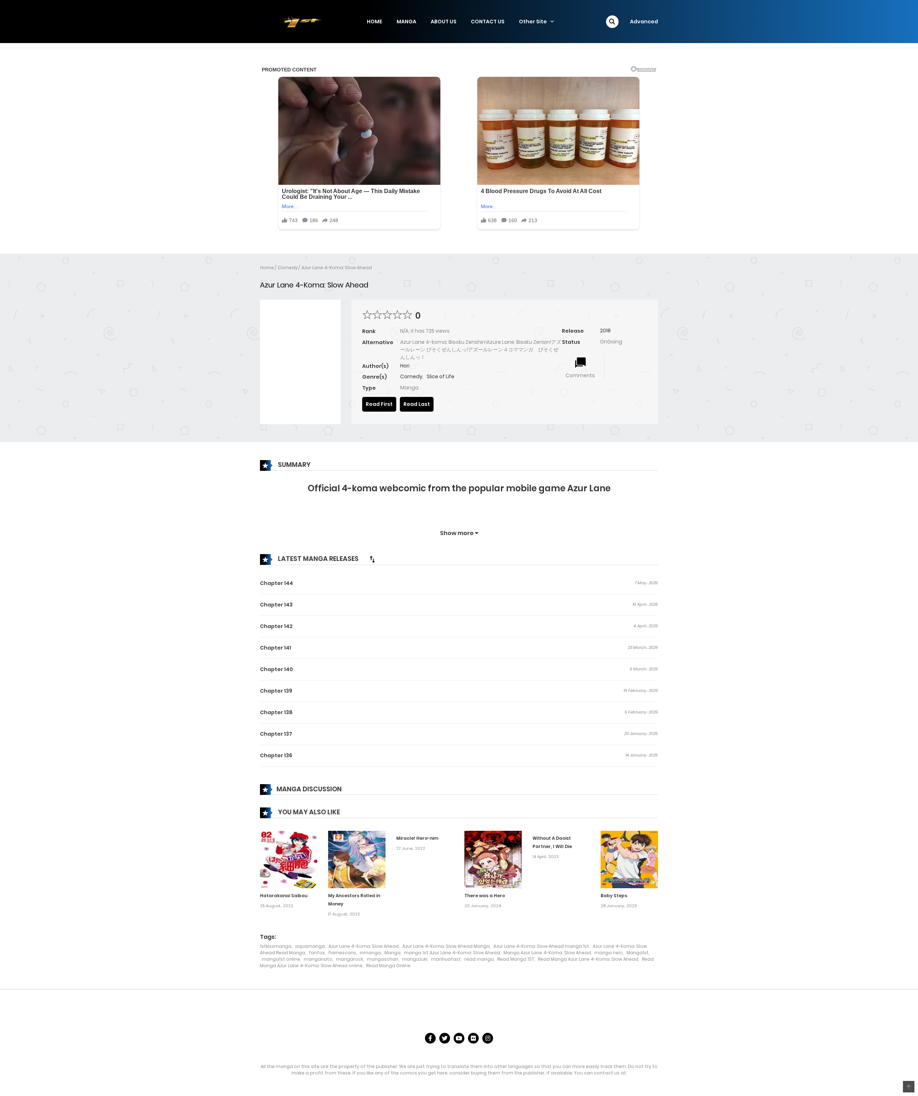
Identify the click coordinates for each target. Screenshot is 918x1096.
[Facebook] (430, 1038)
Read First (379, 404)
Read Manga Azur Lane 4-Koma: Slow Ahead (588, 959)
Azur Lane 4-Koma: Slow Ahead (337, 267)
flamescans (342, 953)
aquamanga (310, 946)
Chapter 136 (276, 755)
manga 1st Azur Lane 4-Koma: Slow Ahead (452, 953)
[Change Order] (372, 559)
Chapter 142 (276, 626)
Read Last (416, 404)
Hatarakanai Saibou (283, 896)
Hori (405, 365)
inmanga (370, 953)
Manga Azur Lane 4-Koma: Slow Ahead (547, 953)
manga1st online (281, 959)
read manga (479, 959)
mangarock (349, 959)
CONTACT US (488, 21)
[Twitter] (444, 1038)
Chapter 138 (276, 712)
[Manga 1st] (296, 21)
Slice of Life (440, 376)
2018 (605, 330)
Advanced (644, 21)
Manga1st (637, 953)
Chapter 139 (276, 690)
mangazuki (414, 959)
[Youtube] (459, 1038)
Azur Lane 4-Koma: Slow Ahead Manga (446, 946)
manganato (318, 959)
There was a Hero (484, 896)
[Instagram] (487, 1038)
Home (267, 267)
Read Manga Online (388, 965)
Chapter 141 (275, 647)
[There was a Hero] (493, 859)
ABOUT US (443, 21)
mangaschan (382, 959)
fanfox (317, 953)
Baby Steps (614, 896)
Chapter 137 (276, 733)
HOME (374, 21)
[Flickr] (473, 1038)
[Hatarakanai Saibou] (288, 859)
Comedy (288, 267)
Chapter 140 (276, 669)
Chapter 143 (276, 604)
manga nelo (609, 953)
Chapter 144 (276, 583)
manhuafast (446, 959)
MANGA (406, 21)
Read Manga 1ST (515, 959)
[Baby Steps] (629, 859)
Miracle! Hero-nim (417, 838)
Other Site (533, 21)
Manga (392, 953)
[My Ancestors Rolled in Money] (356, 859)
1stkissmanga (276, 946)
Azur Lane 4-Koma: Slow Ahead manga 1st (541, 946)
